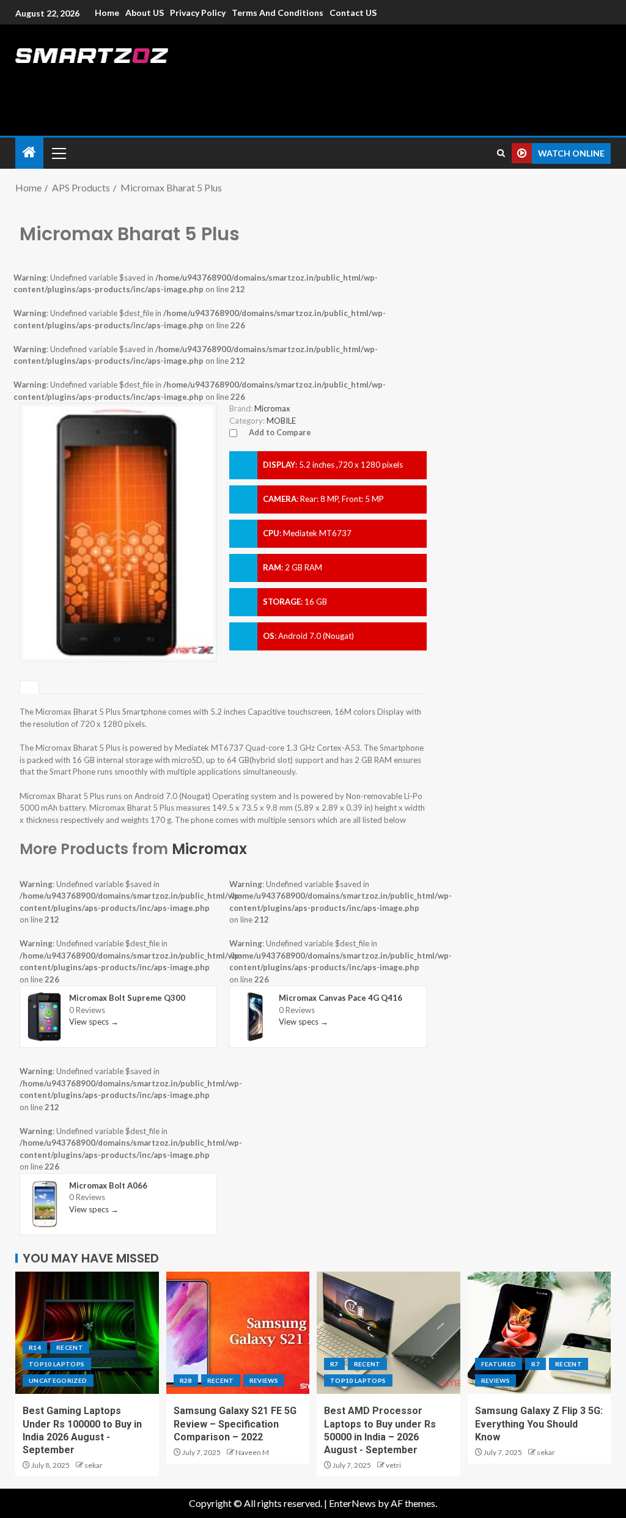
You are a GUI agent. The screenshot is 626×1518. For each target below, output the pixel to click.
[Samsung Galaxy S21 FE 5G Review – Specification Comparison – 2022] (238, 1333)
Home (107, 12)
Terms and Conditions (277, 12)
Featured (499, 1364)
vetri (393, 1465)
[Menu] (58, 153)
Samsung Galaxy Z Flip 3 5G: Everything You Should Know (539, 1424)
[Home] (29, 152)
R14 (35, 1347)
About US (144, 12)
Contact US (353, 12)
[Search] (501, 153)
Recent (69, 1347)
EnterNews (352, 1503)
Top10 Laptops (57, 1364)
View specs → (94, 1021)
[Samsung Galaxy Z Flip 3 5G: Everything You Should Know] (539, 1333)
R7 (334, 1364)
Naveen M (252, 1452)
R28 (186, 1380)
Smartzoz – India (151, 80)
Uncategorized (58, 1380)
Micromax (209, 849)
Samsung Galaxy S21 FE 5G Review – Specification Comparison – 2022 (235, 1424)
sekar (93, 1465)
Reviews (263, 1380)
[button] (58, 153)
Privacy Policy (198, 12)
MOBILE (281, 421)
